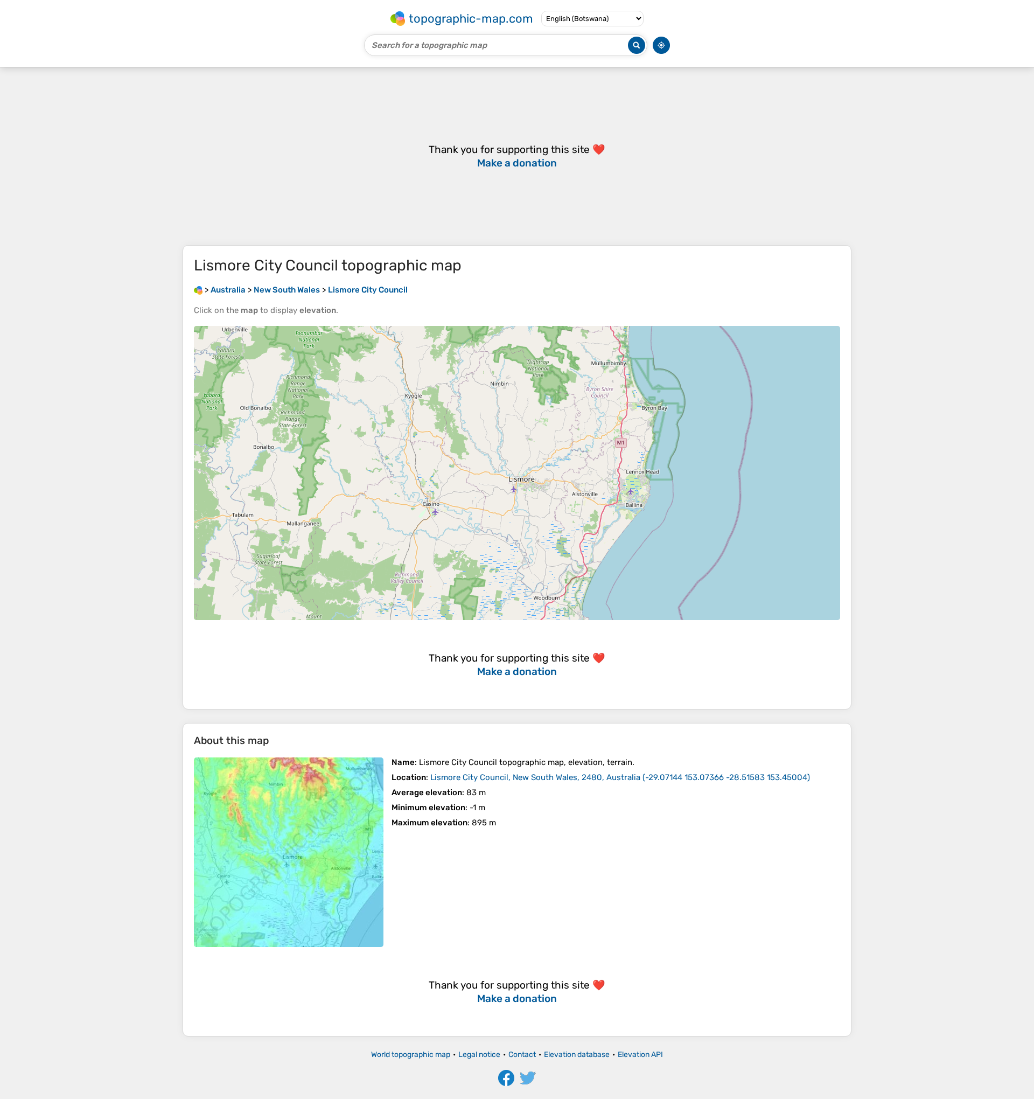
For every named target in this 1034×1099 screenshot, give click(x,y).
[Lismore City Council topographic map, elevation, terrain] (288, 852)
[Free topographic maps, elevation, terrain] (198, 290)
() (620, 777)
